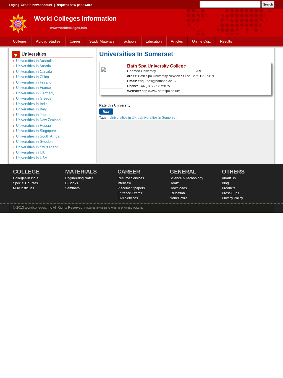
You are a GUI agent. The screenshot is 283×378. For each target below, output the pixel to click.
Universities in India (32, 104)
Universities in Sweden (34, 141)
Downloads (178, 188)
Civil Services (127, 198)
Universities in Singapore (36, 131)
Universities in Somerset (158, 118)
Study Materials (99, 41)
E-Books (71, 183)
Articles (177, 41)
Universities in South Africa (37, 136)
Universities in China (32, 77)
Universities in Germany (35, 93)
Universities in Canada (34, 71)
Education (152, 41)
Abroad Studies (46, 41)
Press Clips (230, 193)
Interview (124, 183)
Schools (128, 41)
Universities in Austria (33, 66)
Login (13, 5)
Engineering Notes (79, 178)
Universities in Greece (33, 98)
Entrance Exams (129, 193)
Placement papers (131, 188)
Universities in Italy (31, 109)
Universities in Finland (33, 82)
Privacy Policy (232, 198)
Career (72, 41)
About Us (229, 178)
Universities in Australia (35, 61)
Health (175, 183)
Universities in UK (30, 152)
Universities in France (33, 88)
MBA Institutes (23, 188)
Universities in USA (31, 158)
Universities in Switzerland (37, 147)
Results (226, 41)
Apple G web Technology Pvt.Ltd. (121, 207)
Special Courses (25, 183)
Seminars (72, 188)
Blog (225, 183)
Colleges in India (25, 178)
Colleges (18, 41)
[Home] (18, 22)
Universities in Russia (33, 125)
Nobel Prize (178, 198)
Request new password (74, 5)
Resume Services (130, 178)
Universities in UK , (124, 118)
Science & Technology (186, 178)
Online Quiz (201, 41)
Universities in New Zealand (38, 120)
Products (228, 188)
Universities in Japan (32, 115)
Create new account (36, 5)
